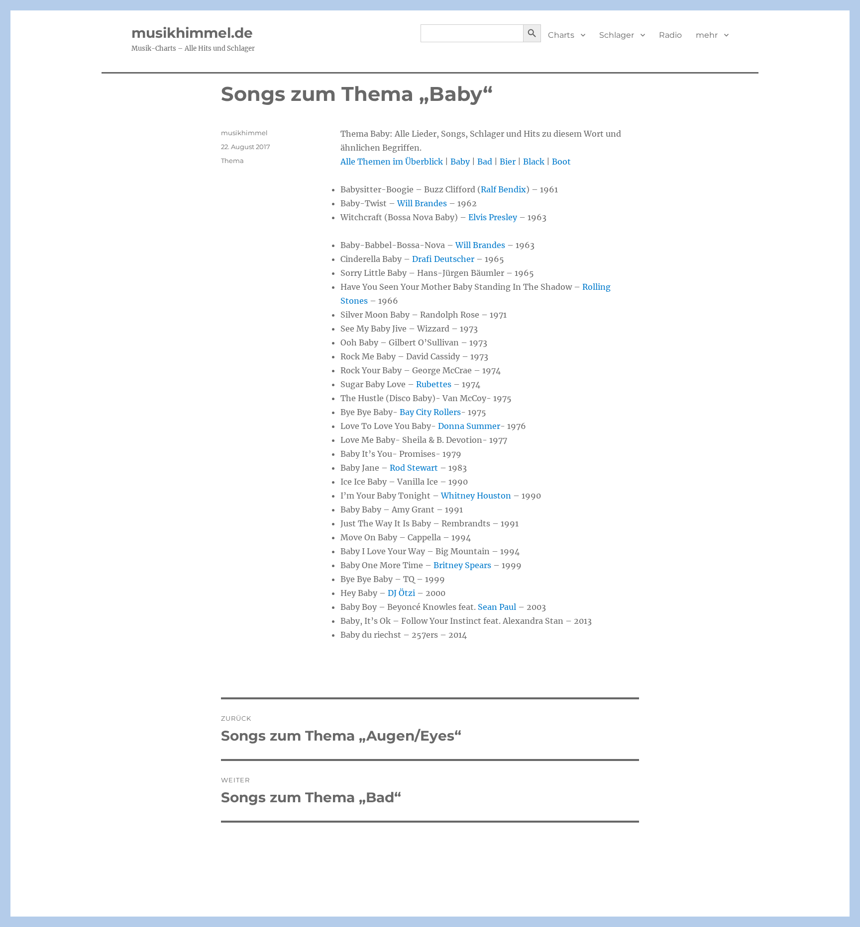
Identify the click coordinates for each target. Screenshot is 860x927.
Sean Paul (497, 607)
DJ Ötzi (401, 593)
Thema (232, 161)
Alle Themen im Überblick (391, 162)
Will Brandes (422, 203)
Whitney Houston (476, 496)
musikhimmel (244, 133)
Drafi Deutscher (443, 259)
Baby (460, 162)
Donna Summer (469, 426)
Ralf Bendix (503, 189)
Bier (508, 162)
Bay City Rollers (430, 412)
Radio (670, 35)
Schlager (616, 35)
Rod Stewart (414, 468)
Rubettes (433, 384)
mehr (707, 35)
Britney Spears (462, 565)
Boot (561, 162)
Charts (561, 35)
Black (533, 162)
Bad (484, 162)
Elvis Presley (492, 217)
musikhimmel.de (192, 32)
